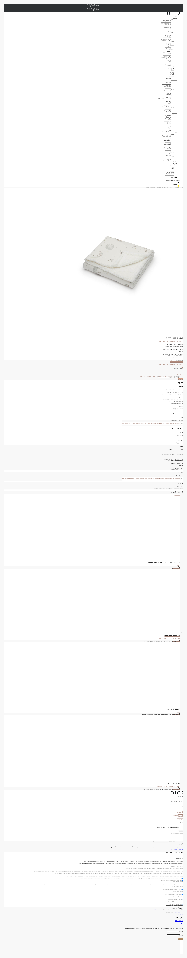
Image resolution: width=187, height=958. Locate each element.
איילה (133, 423)
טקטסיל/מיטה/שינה (163, 376)
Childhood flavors (170, 173)
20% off (170, 376)
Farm (172, 168)
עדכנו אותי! (180, 938)
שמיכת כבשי (142, 376)
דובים (130, 423)
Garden (172, 165)
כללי (157, 376)
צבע (182, 360)
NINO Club (180, 814)
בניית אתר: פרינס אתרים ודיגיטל (160, 842)
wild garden (177, 423)
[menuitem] (92, 16)
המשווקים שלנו (180, 812)
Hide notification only (178, 905)
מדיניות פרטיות (174, 849)
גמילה (172, 89)
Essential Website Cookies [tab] (177, 866)
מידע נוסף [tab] (178, 441)
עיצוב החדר (171, 134)
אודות (182, 811)
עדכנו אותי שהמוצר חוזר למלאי (176, 362)
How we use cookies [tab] (178, 858)
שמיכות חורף (149, 376)
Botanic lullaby (170, 172)
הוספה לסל (180, 379)
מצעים (172, 19)
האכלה (172, 81)
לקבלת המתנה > (154, 909)
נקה (171, 360)
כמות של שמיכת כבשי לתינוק (176, 377)
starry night (167, 423)
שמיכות (172, 41)
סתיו (123, 423)
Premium (172, 169)
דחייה (179, 849)
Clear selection (180, 374)
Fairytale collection (169, 175)
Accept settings (169, 905)
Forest (172, 167)
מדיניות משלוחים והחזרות (177, 815)
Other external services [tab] (178, 881)
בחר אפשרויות (175, 568)
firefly (146, 423)
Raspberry (161, 423)
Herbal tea (156, 423)
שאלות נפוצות (180, 818)
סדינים (172, 32)
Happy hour (150, 423)
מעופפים (127, 423)
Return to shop (177, 912)
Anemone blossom (139, 423)
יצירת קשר (181, 819)
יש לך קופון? (181, 914)
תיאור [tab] (179, 440)
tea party (172, 423)
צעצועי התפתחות (170, 156)
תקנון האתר (180, 816)
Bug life (172, 171)
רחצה (172, 95)
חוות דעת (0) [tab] (177, 443)
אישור (182, 849)
